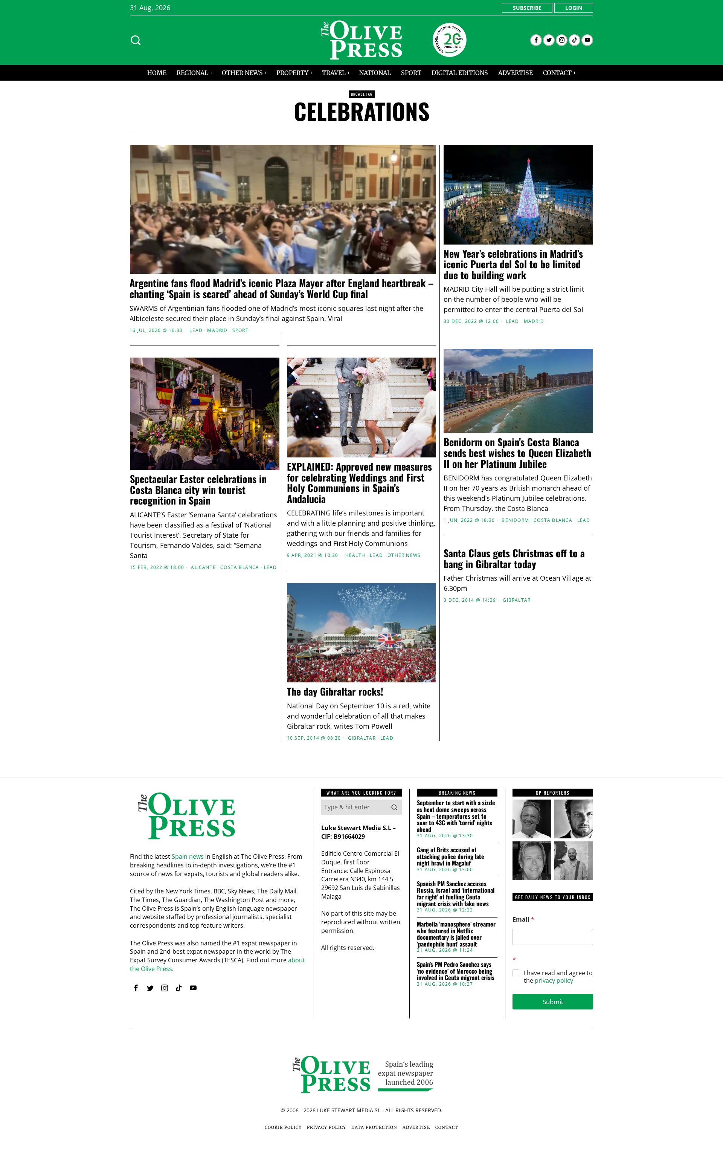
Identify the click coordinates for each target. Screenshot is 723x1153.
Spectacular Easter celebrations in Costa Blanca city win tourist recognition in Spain (198, 490)
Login (573, 7)
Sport (240, 330)
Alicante (203, 567)
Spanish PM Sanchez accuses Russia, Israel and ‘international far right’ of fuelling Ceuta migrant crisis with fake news (455, 894)
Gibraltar (517, 600)
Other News (404, 555)
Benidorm (515, 520)
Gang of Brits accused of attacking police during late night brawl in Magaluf (450, 857)
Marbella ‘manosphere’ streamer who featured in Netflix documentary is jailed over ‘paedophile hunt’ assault (456, 934)
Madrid (217, 330)
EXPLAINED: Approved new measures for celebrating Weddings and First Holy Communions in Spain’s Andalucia (359, 482)
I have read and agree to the (558, 977)
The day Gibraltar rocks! (335, 691)
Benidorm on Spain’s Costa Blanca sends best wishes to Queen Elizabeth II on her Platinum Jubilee (517, 453)
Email (523, 919)
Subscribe (527, 7)
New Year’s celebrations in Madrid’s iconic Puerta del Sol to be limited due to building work (513, 264)
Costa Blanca (553, 520)
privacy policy (554, 980)
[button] (394, 807)
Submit (553, 1001)
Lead (196, 330)
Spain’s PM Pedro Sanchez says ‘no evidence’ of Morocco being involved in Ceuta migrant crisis (455, 971)
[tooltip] (536, 40)
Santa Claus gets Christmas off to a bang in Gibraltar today (514, 558)
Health (355, 555)
